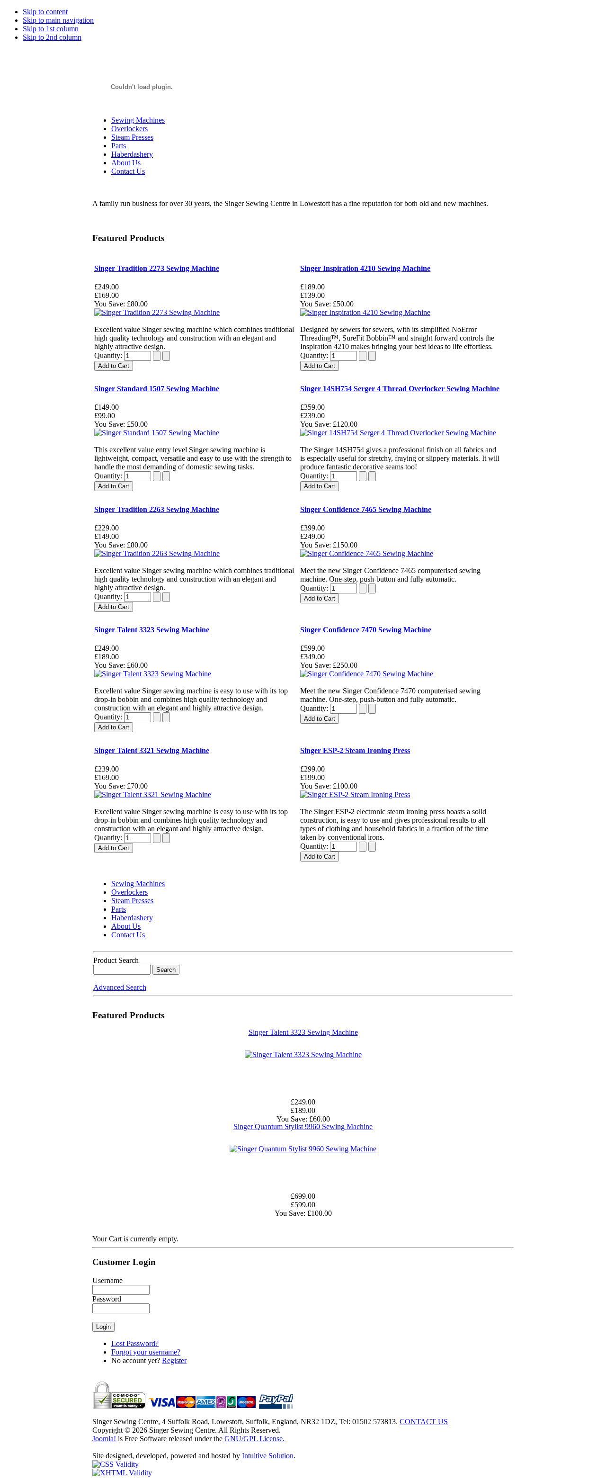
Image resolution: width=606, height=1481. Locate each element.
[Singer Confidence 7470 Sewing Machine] (366, 674)
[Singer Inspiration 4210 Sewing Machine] (365, 312)
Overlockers (129, 129)
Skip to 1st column (51, 29)
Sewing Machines (138, 120)
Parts (118, 146)
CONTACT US (424, 1422)
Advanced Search (119, 987)
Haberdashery (132, 154)
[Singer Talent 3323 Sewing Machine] (152, 674)
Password (106, 1299)
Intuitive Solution (268, 1456)
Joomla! (104, 1439)
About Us (126, 163)
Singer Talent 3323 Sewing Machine (303, 1032)
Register (174, 1360)
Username (107, 1280)
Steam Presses (132, 137)
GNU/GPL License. (254, 1439)
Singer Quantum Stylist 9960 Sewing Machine (303, 1126)
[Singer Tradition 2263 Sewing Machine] (157, 553)
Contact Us (128, 171)
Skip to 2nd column (52, 37)
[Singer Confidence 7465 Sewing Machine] (366, 553)
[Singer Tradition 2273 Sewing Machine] (157, 312)
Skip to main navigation (58, 20)
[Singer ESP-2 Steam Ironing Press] (355, 794)
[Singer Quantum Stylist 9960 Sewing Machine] (303, 1149)
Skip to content (45, 12)
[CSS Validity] (115, 1464)
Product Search (116, 960)
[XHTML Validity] (122, 1473)
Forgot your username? (145, 1352)
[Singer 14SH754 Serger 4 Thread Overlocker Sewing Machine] (398, 433)
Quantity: (109, 355)
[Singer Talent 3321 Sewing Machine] (152, 794)
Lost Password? (135, 1343)
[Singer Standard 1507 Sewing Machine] (156, 433)
